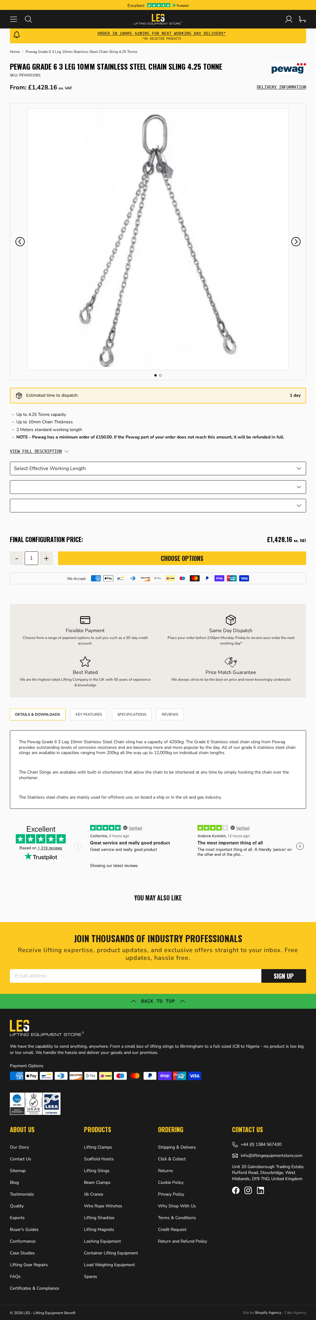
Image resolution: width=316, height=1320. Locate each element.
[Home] (158, 19)
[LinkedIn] (260, 1190)
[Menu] (17, 19)
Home (15, 52)
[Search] (32, 19)
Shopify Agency (268, 1312)
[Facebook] (235, 1190)
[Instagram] (248, 1190)
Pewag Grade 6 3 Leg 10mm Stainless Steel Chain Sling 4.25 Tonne (81, 52)
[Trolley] (302, 19)
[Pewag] (289, 68)
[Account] (289, 19)
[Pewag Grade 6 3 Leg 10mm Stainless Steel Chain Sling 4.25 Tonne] (158, 239)
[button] (20, 242)
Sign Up (284, 976)
